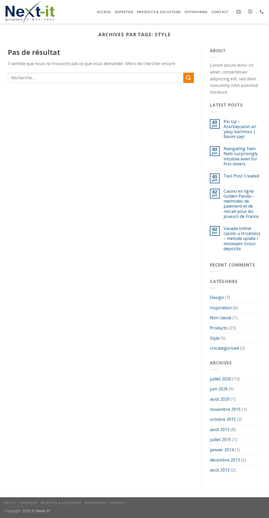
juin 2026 (219, 389)
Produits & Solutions (159, 11)
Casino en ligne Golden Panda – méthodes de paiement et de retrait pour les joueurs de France (241, 204)
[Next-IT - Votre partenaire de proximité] (30, 11)
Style (214, 338)
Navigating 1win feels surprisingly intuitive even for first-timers (241, 156)
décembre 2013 (225, 460)
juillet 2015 (220, 439)
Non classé (220, 318)
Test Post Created (241, 176)
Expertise (124, 11)
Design (217, 297)
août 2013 (220, 470)
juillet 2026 (220, 379)
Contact (220, 11)
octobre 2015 (223, 419)
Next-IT (10, 503)
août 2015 (220, 429)
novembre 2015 (225, 409)
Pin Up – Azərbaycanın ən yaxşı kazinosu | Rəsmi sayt (240, 129)
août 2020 (220, 399)
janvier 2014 (222, 450)
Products (218, 328)
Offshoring (196, 11)
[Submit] (188, 78)
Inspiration (221, 308)
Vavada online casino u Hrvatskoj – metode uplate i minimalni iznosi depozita (242, 238)
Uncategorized (224, 348)
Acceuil (104, 11)
